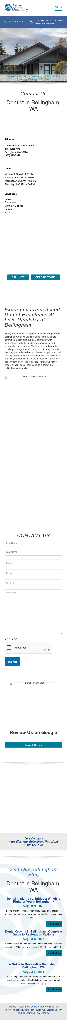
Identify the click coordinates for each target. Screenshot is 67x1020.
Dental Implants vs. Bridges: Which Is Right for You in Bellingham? (33, 900)
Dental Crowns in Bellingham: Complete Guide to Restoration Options (33, 932)
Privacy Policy (43, 1012)
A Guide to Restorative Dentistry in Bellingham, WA (33, 965)
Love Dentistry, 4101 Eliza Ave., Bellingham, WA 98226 (49, 22)
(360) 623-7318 (16, 21)
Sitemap (30, 1012)
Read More (55, 923)
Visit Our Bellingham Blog (33, 872)
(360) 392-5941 (12, 155)
